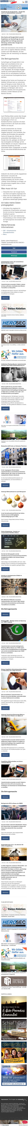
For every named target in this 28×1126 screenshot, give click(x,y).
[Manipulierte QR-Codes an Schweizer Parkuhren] (14, 456)
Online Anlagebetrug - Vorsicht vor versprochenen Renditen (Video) (10, 532)
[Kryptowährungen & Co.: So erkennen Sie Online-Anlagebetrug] (14, 854)
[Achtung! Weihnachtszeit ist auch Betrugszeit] (14, 500)
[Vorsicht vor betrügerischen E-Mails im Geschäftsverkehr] (14, 587)
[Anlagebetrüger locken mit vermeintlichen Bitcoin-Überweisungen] (14, 272)
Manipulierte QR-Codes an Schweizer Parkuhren (14, 446)
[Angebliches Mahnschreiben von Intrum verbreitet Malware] (14, 771)
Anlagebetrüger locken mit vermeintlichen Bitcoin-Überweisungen (12, 262)
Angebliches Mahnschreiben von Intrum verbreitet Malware (12, 762)
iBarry (5, 234)
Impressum (4, 1099)
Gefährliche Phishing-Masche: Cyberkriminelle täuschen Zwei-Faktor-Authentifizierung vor (13, 364)
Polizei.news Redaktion (15, 34)
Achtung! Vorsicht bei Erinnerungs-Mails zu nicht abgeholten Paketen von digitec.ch (12, 715)
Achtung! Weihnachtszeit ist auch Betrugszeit (13, 491)
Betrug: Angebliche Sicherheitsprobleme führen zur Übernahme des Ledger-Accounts (14, 670)
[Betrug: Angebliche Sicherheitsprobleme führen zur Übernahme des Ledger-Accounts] (14, 681)
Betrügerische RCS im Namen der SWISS (12, 803)
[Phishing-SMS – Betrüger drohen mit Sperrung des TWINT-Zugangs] (14, 632)
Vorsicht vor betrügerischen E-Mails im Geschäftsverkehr (11, 576)
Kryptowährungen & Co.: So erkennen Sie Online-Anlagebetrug (12, 845)
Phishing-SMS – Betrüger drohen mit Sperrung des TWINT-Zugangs (13, 621)
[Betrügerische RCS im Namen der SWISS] (14, 812)
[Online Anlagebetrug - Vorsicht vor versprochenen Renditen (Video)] (14, 542)
